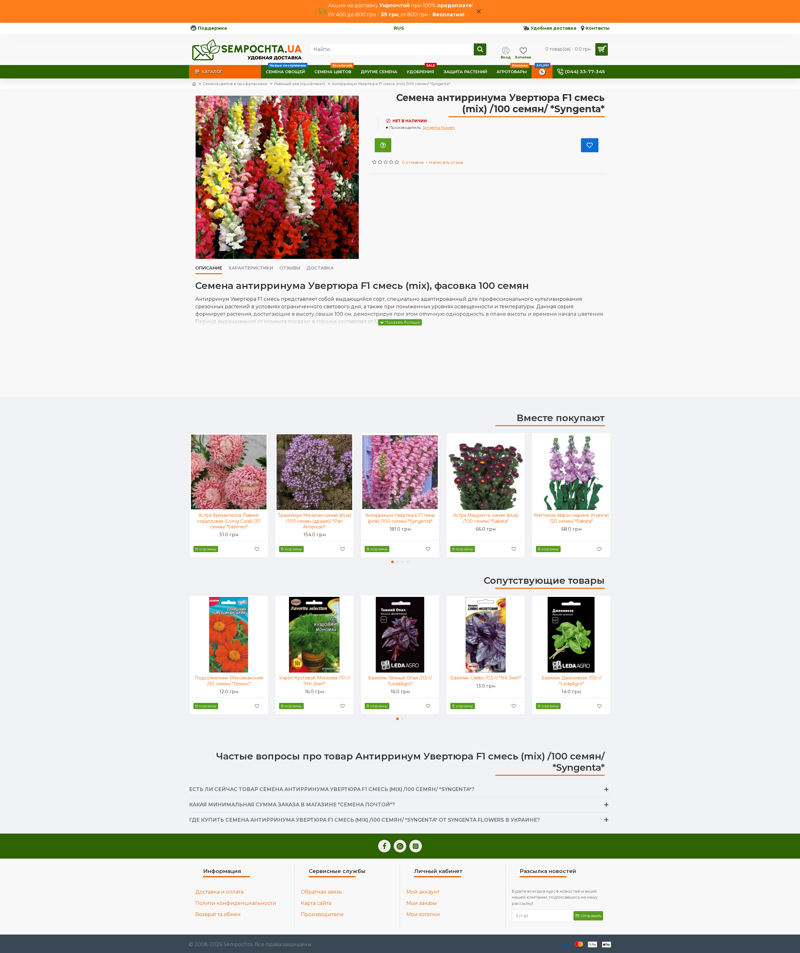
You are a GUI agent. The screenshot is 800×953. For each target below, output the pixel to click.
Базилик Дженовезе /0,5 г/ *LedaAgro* (571, 680)
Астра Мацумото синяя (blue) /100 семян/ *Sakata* (485, 518)
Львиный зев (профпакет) (299, 83)
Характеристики (250, 268)
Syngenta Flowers (438, 127)
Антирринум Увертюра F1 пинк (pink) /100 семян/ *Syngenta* (400, 518)
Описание (208, 268)
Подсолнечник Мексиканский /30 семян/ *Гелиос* (229, 680)
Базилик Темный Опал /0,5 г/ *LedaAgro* (400, 680)
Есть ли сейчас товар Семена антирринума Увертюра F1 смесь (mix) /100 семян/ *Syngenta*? (331, 789)
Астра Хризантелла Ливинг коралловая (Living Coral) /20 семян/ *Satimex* (229, 520)
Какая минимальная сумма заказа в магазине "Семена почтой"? (292, 805)
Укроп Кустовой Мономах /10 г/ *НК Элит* (314, 680)
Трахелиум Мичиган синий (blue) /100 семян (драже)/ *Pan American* (314, 520)
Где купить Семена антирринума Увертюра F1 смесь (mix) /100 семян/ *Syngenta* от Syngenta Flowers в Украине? (364, 820)
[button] (392, 562)
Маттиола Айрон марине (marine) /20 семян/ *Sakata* (571, 518)
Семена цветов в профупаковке (235, 83)
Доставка (320, 268)
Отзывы (289, 268)
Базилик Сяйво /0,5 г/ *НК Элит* (485, 678)
